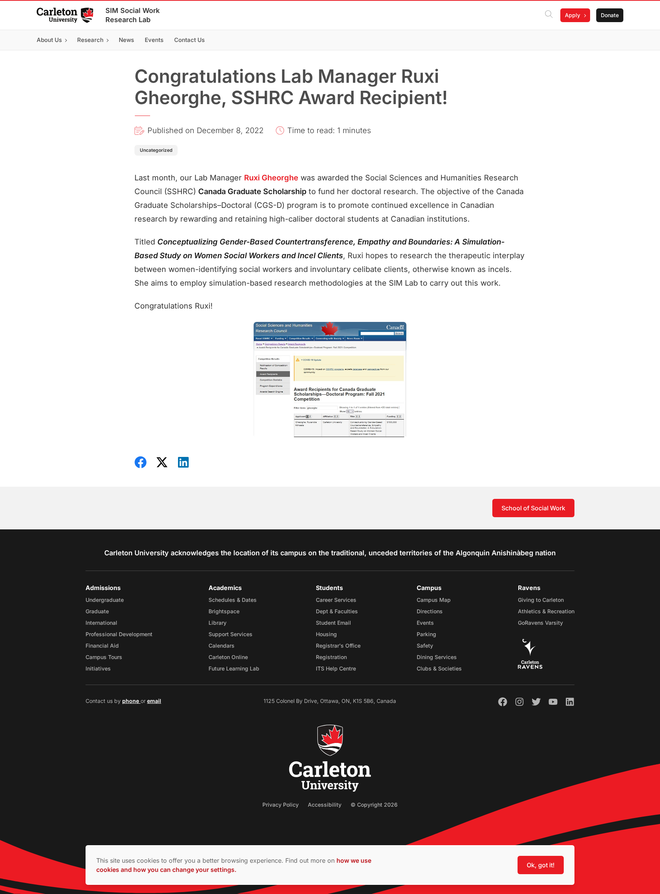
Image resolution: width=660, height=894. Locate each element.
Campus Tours (104, 657)
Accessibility (324, 804)
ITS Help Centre (336, 668)
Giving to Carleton (541, 600)
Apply (572, 15)
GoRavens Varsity (540, 622)
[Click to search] (549, 15)
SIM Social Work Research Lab (132, 15)
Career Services (336, 600)
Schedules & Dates (233, 600)
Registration (331, 657)
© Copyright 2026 (374, 804)
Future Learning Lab (234, 668)
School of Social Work (533, 508)
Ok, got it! (541, 865)
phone (131, 701)
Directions (430, 611)
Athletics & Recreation (546, 611)
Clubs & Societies (439, 668)
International (101, 622)
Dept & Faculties (337, 611)
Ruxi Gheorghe (271, 177)
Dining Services (437, 657)
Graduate (97, 611)
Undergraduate (105, 600)
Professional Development (119, 634)
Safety (425, 645)
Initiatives (98, 668)
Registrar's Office (338, 645)
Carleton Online (228, 657)
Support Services (230, 634)
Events (425, 622)
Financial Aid (102, 645)
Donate (610, 15)
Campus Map (434, 600)
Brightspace (224, 611)
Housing (326, 634)
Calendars (222, 645)
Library (217, 622)
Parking (426, 634)
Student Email (333, 622)
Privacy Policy (280, 804)
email (154, 701)
